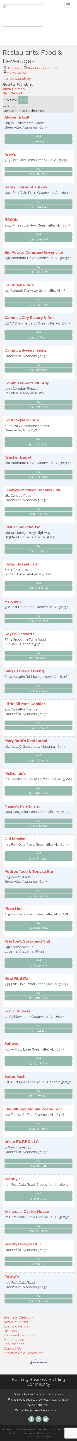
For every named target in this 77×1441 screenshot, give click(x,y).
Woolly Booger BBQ (23, 1244)
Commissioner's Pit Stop (26, 383)
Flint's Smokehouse (22, 527)
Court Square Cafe (21, 420)
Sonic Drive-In (17, 1011)
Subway (11, 1043)
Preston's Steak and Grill (27, 941)
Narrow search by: (17, 78)
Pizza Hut (13, 908)
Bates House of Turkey (25, 187)
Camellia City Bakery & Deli (29, 317)
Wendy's (12, 1179)
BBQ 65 (11, 219)
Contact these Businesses (23, 111)
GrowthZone (50, 1433)
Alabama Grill (16, 117)
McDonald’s (15, 773)
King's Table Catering (24, 671)
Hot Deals (14, 67)
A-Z (23, 100)
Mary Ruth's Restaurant (26, 741)
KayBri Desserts (19, 634)
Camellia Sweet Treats (25, 350)
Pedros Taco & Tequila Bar (28, 871)
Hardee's (12, 601)
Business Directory (19, 1317)
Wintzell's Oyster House (26, 1211)
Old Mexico (14, 839)
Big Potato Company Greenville (33, 252)
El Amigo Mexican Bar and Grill (32, 490)
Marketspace (16, 71)
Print (11, 106)
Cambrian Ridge (19, 285)
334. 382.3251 (40, 1405)
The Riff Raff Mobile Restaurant (33, 1109)
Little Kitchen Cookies (25, 704)
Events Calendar (17, 1326)
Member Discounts (42, 67)
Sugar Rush (14, 1076)
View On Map (14, 89)
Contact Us (12, 1348)
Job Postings (14, 1344)
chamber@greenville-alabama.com (40, 1410)
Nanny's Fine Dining (22, 806)
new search (13, 93)
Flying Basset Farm (22, 564)
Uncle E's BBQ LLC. (22, 1141)
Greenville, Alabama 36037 (40, 1399)
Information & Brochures (23, 1353)
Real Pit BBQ (16, 978)
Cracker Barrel (17, 457)
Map (38, 136)
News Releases (16, 1322)
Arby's (10, 154)
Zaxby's (11, 1277)
